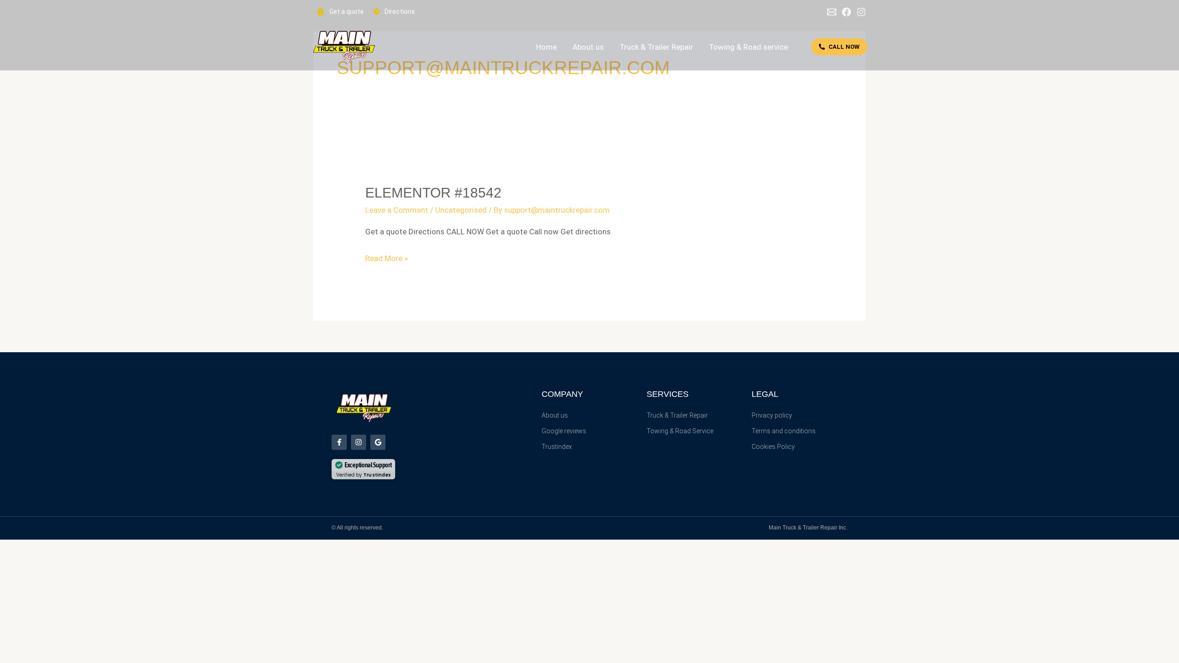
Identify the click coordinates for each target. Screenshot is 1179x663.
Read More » (386, 258)
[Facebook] (846, 12)
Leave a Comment (396, 210)
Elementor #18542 (433, 192)
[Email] (831, 12)
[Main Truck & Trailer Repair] (344, 46)
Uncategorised (461, 210)
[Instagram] (861, 12)
